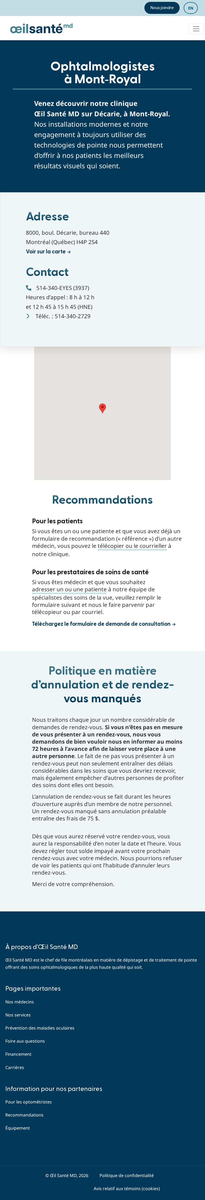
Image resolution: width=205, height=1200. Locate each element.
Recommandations (24, 1115)
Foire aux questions (25, 1041)
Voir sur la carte (46, 251)
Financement (18, 1054)
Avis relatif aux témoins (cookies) (127, 1188)
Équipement (17, 1128)
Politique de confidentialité (127, 1175)
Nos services (18, 1015)
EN (190, 8)
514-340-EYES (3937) (62, 288)
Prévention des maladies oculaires (39, 1028)
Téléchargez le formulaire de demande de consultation (101, 624)
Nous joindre (162, 7)
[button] (102, 408)
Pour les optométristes (28, 1102)
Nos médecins (19, 1002)
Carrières (14, 1067)
